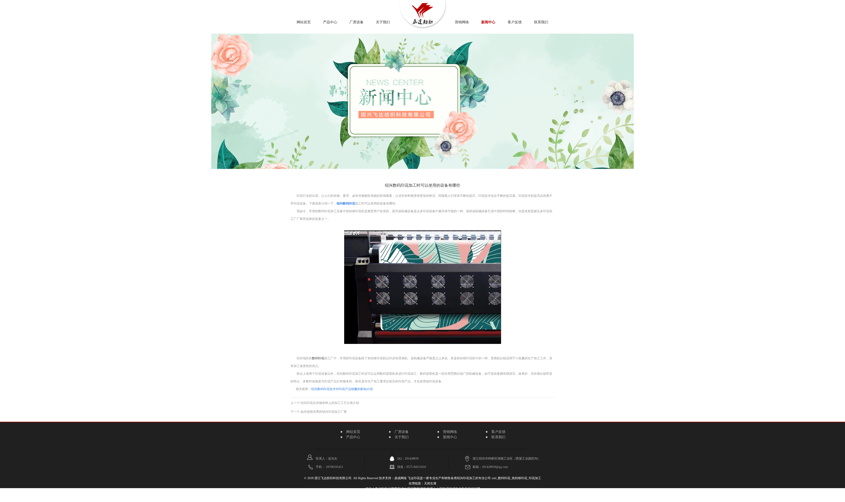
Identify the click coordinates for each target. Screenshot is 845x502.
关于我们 (402, 437)
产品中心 (330, 22)
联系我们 (541, 22)
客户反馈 (515, 22)
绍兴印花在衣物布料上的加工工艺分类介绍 (330, 403)
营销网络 (462, 22)
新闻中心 (488, 22)
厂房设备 (356, 22)
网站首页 (304, 22)
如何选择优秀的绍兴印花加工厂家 (324, 411)
